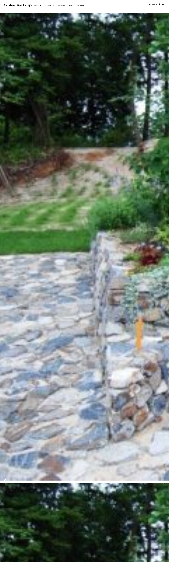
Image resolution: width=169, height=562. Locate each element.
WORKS (50, 6)
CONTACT (81, 6)
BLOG (71, 6)
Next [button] (164, 481)
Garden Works (22, 5)
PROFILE (61, 6)
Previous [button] (5, 481)
